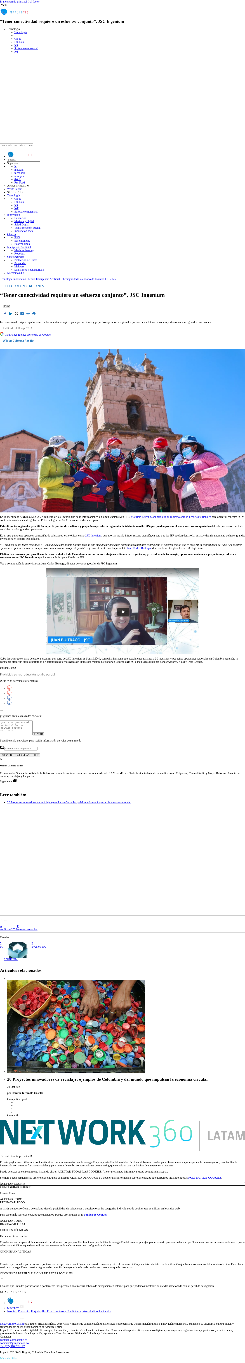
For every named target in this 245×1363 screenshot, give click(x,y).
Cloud (17, 198)
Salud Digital (21, 224)
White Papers (14, 188)
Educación (20, 218)
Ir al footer (33, 1)
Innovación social (24, 230)
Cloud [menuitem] (17, 38)
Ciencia (11, 234)
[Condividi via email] (22, 313)
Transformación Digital (27, 227)
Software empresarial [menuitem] (26, 48)
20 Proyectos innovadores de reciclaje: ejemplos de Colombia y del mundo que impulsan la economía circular (69, 802)
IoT (16, 208)
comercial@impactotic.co (14, 1343)
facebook (19, 172)
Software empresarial (26, 211)
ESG (17, 237)
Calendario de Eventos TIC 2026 (97, 279)
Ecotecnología (22, 243)
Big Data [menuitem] (19, 41)
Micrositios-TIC (16, 272)
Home (6, 306)
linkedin (18, 169)
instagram (19, 176)
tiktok (17, 179)
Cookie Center (102, 1311)
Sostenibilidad (22, 240)
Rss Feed (19, 182)
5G (16, 205)
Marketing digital (24, 221)
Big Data (19, 201)
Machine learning (24, 250)
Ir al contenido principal (14, 1)
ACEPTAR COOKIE (12, 1183)
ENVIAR (38, 734)
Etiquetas (36, 1311)
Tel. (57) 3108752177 (12, 1346)
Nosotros (12, 1311)
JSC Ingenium (93, 535)
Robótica (19, 253)
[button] (122, 5)
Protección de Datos (25, 260)
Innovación (13, 214)
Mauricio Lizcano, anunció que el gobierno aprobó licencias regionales (171, 516)
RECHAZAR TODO (12, 1202)
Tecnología (13, 195)
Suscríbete (13, 1307)
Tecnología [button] (13, 28)
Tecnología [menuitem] (20, 32)
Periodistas (24, 1311)
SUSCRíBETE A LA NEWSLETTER (20, 755)
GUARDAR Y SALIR (13, 1292)
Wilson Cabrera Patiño (18, 340)
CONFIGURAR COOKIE (15, 1186)
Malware (19, 266)
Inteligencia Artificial (19, 247)
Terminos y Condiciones (67, 1311)
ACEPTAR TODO (11, 1199)
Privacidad (20, 263)
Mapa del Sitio (8, 1358)
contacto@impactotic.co (13, 1339)
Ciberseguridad (15, 256)
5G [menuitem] (16, 45)
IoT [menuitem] (16, 51)
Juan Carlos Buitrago (139, 548)
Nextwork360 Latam (12, 1323)
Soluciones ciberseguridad (29, 269)
